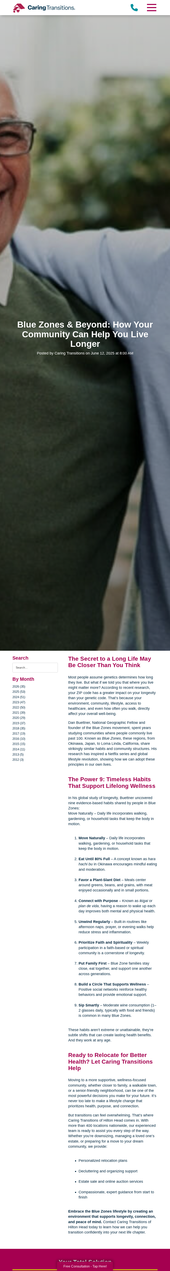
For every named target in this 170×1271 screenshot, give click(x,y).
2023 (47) (18, 702)
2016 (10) (18, 738)
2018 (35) (18, 728)
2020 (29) (18, 718)
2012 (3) (18, 759)
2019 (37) (18, 723)
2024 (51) (18, 697)
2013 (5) (18, 754)
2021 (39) (18, 712)
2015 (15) (18, 744)
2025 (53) (18, 691)
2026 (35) (18, 686)
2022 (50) (18, 707)
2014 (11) (18, 749)
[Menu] (151, 7)
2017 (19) (18, 733)
